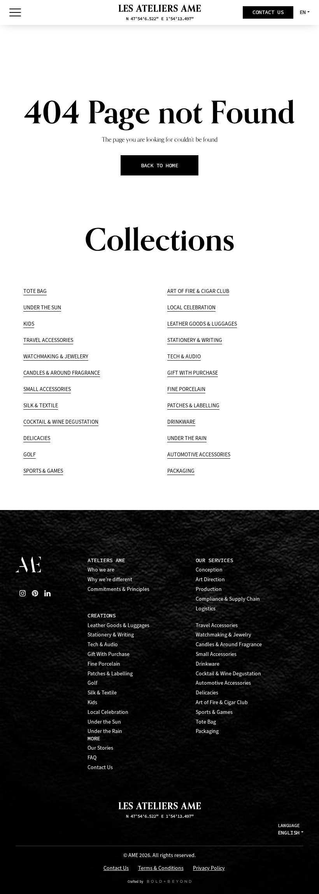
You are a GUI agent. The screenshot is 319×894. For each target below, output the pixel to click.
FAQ (92, 757)
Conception (209, 569)
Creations (102, 615)
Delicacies (36, 438)
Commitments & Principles (118, 589)
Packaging (181, 471)
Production (209, 589)
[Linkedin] (47, 593)
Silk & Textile (40, 405)
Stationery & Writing (194, 340)
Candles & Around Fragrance (61, 373)
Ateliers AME (106, 560)
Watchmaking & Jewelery (55, 356)
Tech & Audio (184, 356)
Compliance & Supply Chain (228, 599)
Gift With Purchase (192, 373)
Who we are (101, 569)
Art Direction (210, 579)
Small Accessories (47, 389)
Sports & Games (43, 471)
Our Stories (100, 748)
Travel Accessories (48, 340)
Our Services (214, 560)
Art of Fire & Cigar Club (198, 291)
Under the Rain (187, 438)
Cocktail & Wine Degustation (60, 422)
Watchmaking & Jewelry (223, 634)
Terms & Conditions (161, 868)
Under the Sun (42, 307)
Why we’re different (110, 579)
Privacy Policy (209, 868)
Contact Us (100, 767)
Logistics (206, 608)
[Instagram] (22, 593)
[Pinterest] (35, 593)
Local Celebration (191, 307)
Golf (29, 454)
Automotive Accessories (198, 454)
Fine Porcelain (186, 389)
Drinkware (181, 422)
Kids (28, 324)
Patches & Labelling (193, 405)
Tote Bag (35, 291)
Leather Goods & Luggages (202, 324)
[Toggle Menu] (15, 12)
